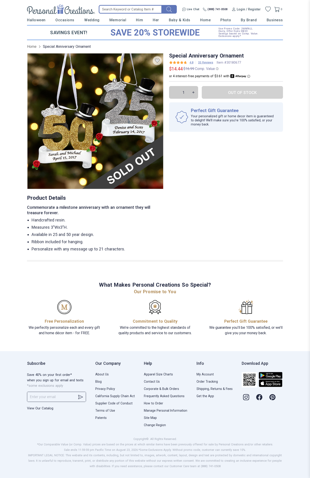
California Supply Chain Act (115, 396)
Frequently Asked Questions (164, 396)
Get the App (205, 396)
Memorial (117, 20)
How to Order (153, 403)
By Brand (249, 20)
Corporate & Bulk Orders (161, 389)
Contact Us (152, 381)
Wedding (92, 20)
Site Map (150, 418)
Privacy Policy (105, 389)
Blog (98, 381)
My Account (205, 374)
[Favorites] (268, 9)
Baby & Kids (179, 20)
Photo (225, 20)
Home (205, 20)
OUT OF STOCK (242, 92)
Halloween (36, 20)
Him (139, 20)
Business (275, 20)
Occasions (64, 20)
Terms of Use (105, 410)
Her (156, 20)
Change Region (155, 425)
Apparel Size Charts (158, 374)
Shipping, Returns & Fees (215, 389)
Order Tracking (207, 381)
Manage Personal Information (165, 410)
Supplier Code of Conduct (114, 403)
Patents (101, 418)
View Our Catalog (40, 408)
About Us (102, 374)
